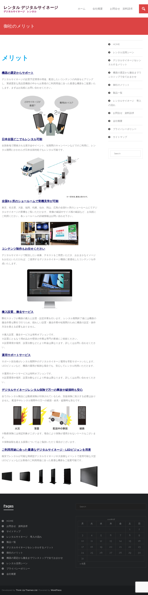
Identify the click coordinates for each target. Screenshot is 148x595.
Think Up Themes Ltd (26, 590)
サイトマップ (120, 137)
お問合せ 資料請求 (123, 113)
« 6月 (83, 563)
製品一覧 (117, 92)
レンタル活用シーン (123, 52)
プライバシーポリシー (124, 129)
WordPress (56, 590)
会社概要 (117, 121)
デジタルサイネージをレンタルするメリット (124, 62)
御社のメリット (121, 85)
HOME (116, 44)
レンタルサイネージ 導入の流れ (124, 102)
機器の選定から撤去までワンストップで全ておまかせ (124, 74)
